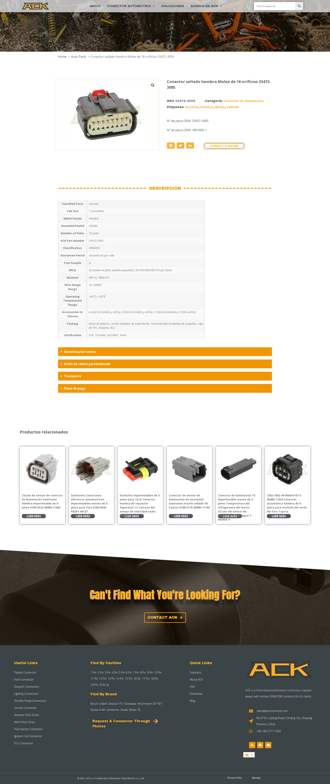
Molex (220, 107)
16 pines (191, 107)
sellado (233, 107)
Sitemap (256, 777)
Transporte (72, 376)
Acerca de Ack (204, 6)
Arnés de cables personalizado (87, 364)
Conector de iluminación (243, 100)
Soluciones (172, 6)
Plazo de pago (75, 388)
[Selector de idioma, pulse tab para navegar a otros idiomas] (249, 754)
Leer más (34, 516)
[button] (152, 85)
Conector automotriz (129, 6)
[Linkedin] (252, 745)
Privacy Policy (234, 777)
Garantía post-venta (79, 352)
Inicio (95, 6)
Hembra (206, 107)
